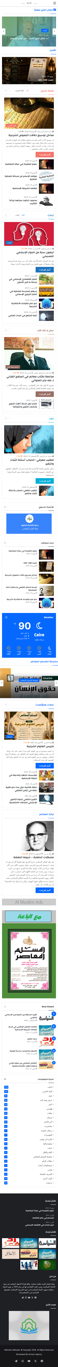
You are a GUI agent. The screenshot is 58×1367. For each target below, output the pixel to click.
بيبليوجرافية (47, 1144)
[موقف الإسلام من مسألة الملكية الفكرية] (46, 176)
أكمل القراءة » (44, 154)
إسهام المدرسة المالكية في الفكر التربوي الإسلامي (23, 292)
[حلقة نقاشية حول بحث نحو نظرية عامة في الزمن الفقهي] (46, 787)
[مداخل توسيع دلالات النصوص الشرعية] (46, 579)
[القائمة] (54, 4)
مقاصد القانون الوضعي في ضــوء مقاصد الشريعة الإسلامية (22, 1028)
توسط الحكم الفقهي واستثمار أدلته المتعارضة (21, 588)
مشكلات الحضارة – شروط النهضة (33, 857)
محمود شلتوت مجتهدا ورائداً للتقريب (23, 201)
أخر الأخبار (48, 1122)
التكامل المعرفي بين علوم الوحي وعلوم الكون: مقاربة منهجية (23, 1064)
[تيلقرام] (22, 1297)
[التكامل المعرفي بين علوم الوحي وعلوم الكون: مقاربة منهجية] (46, 1065)
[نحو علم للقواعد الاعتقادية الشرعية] (46, 304)
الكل (27, 91)
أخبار (50, 1104)
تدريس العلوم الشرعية (40, 746)
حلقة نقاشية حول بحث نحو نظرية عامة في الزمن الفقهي (21, 788)
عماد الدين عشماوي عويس (43, 373)
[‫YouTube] (29, 1297)
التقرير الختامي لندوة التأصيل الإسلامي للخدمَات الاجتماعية (23, 800)
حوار (50, 1096)
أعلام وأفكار (47, 1152)
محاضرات (48, 1126)
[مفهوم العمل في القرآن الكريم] (47, 1265)
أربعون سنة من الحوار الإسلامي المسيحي (35, 254)
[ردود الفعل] (46, 1042)
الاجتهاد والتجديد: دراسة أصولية (23, 1051)
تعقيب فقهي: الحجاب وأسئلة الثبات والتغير (23, 491)
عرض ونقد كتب (46, 1100)
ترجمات (49, 1183)
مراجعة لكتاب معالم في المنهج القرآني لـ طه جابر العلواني (30, 378)
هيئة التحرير (48, 743)
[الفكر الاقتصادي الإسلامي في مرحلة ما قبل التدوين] (46, 279)
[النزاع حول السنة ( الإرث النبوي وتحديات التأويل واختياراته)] (46, 404)
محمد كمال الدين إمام (44, 131)
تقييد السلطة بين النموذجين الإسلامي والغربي (21, 1016)
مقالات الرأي (47, 1161)
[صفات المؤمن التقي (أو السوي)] (10, 1254)
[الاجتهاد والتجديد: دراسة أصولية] (46, 1054)
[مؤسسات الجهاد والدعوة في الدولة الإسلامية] (46, 775)
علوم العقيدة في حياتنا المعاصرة (21, 164)
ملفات (49, 1113)
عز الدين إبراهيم (46, 249)
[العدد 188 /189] (29, 70)
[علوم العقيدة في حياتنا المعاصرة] (46, 164)
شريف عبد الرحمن (45, 456)
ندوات (49, 1148)
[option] (29, 32)
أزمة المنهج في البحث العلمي (22, 315)
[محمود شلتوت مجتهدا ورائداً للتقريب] (46, 201)
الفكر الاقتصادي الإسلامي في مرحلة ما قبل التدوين (23, 280)
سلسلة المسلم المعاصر (29, 680)
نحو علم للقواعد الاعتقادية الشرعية (24, 304)
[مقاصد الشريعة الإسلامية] (46, 189)
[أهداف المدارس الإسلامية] (29, 1265)
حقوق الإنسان (29, 686)
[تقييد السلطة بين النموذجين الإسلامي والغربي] (46, 1018)
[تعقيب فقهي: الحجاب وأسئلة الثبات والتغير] (46, 491)
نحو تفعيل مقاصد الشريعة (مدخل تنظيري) (32, 38)
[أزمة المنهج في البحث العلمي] (46, 316)
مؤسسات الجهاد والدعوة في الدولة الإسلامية (23, 776)
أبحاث (45, 29)
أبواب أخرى (47, 1178)
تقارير (50, 1170)
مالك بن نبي (48, 854)
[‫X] (32, 1297)
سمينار (49, 1117)
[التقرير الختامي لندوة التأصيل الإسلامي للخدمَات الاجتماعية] (46, 800)
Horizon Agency (35, 1354)
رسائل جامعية (46, 1130)
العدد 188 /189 (45, 80)
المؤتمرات (48, 1135)
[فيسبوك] (35, 1297)
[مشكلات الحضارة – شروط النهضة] (29, 836)
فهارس (49, 1109)
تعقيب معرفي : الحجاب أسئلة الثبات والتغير (32, 461)
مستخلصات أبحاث (45, 1165)
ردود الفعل (32, 1039)
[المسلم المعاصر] (29, 3)
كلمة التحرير (19, 91)
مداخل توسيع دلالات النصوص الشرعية (31, 135)
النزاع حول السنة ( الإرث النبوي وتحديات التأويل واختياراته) (23, 405)
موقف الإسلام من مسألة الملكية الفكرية (21, 177)
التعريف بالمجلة (46, 1174)
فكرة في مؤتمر (46, 1139)
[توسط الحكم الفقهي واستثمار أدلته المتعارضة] (46, 591)
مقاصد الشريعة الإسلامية (24, 188)
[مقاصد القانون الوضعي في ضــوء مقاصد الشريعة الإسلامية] (46, 1030)
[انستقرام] (25, 1297)
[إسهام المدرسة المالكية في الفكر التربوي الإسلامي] (46, 291)
